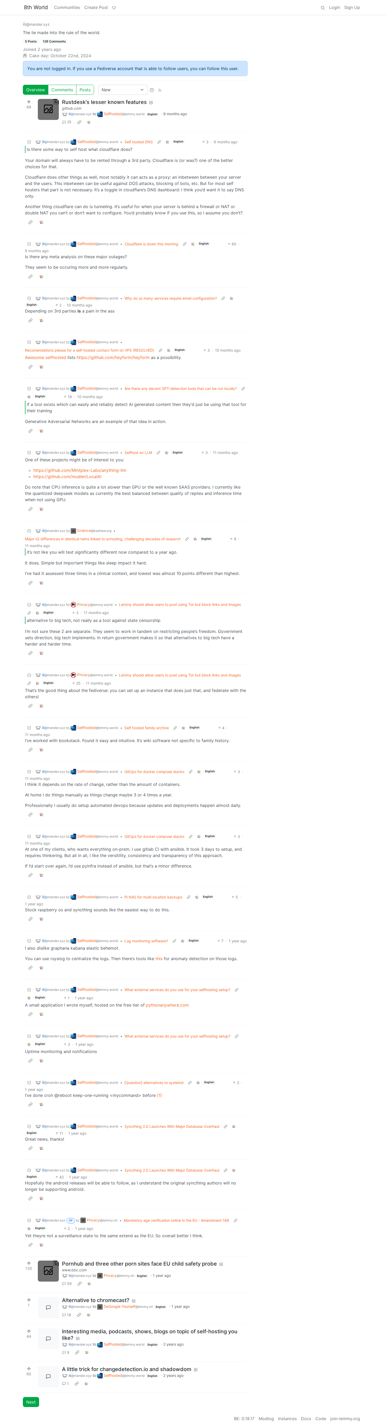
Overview (35, 89)
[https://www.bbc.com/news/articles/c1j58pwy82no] (48, 1271)
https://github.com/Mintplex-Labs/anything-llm (79, 470)
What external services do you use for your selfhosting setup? (177, 989)
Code (320, 1418)
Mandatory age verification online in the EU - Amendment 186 (176, 1220)
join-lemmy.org (345, 1418)
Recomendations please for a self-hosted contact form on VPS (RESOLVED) (89, 350)
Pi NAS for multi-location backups (153, 897)
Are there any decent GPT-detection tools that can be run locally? (180, 388)
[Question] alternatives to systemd (154, 1082)
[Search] (323, 7)
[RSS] (160, 89)
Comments (62, 89)
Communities (67, 7)
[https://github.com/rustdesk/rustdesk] (48, 109)
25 (69, 122)
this (159, 958)
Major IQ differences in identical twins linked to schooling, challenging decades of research (103, 539)
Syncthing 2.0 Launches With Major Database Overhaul (171, 1126)
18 (69, 1315)
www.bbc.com (74, 1270)
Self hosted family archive (146, 728)
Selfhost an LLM (138, 452)
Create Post (96, 7)
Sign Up (352, 7)
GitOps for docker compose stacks (154, 771)
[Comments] (48, 1307)
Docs (306, 1418)
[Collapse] (29, 142)
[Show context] (159, 142)
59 (69, 1283)
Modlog (266, 1418)
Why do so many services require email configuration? (170, 298)
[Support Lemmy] (114, 7)
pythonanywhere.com (167, 1005)
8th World (36, 7)
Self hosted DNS (138, 142)
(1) (159, 1095)
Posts (85, 89)
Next (31, 1402)
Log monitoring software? (146, 941)
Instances (287, 1418)
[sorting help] (152, 89)
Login (334, 7)
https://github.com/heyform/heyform (113, 357)
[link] (79, 122)
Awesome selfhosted (45, 357)
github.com (71, 108)
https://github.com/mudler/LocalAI (67, 476)
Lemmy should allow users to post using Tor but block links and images (180, 604)
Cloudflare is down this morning (151, 244)
